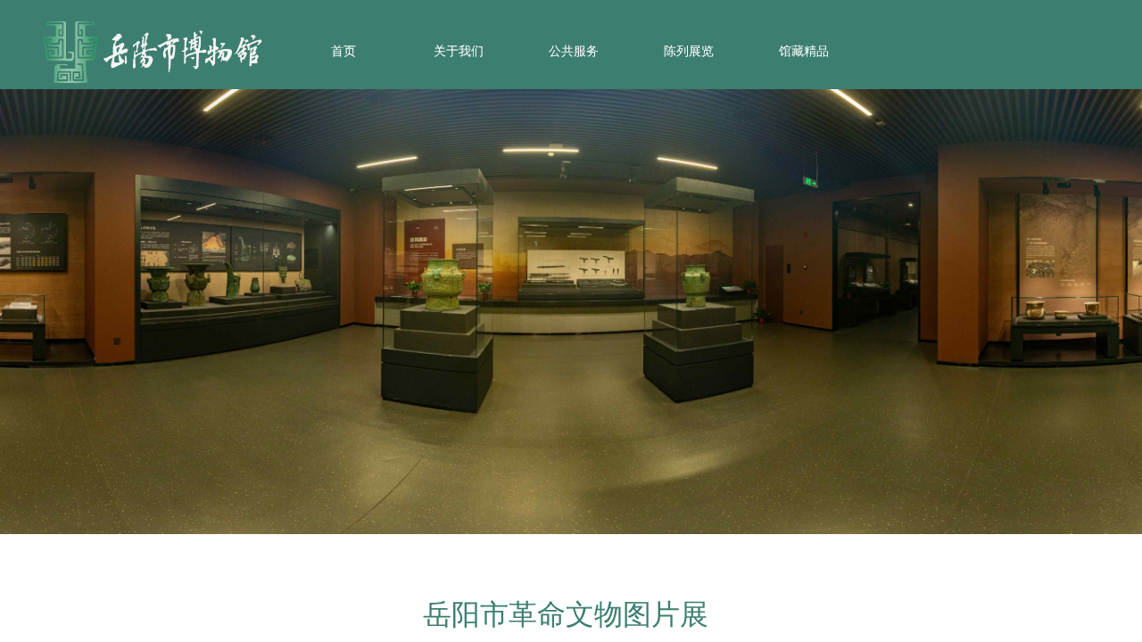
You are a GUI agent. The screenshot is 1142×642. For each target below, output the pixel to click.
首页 (343, 51)
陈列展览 (689, 51)
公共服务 (574, 51)
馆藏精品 (804, 51)
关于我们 (459, 51)
